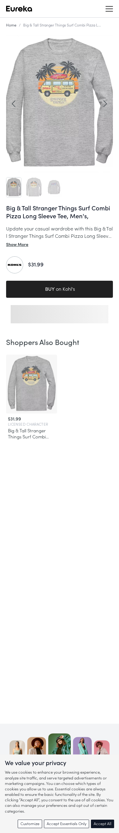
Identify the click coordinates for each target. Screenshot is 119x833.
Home (11, 25)
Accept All (102, 823)
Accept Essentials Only (66, 823)
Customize (29, 823)
